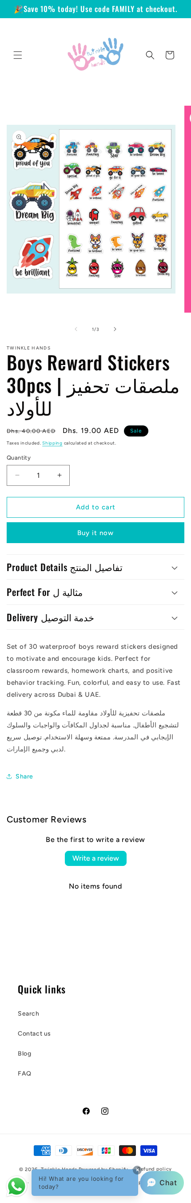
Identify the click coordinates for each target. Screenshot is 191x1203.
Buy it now (95, 533)
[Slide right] (115, 329)
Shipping (52, 443)
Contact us (34, 1033)
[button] (18, 55)
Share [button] (24, 776)
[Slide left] (76, 329)
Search (29, 1013)
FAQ (25, 1073)
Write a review (95, 858)
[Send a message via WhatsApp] (16, 1186)
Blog (24, 1053)
